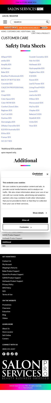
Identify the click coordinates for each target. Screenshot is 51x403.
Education (6, 311)
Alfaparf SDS (6, 57)
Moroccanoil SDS (36, 102)
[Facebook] (3, 353)
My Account (7, 264)
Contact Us (6, 261)
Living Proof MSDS (36, 87)
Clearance (6, 308)
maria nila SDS (35, 95)
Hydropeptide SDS (36, 68)
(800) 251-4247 (8, 349)
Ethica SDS (5, 133)
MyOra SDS (34, 106)
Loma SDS (33, 91)
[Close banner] (47, 174)
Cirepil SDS (5, 95)
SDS (3, 246)
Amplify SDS (6, 64)
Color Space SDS (8, 99)
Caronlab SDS (6, 83)
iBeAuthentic (28, 388)
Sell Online (6, 335)
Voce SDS (33, 125)
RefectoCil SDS (35, 114)
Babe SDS (5, 72)
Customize (24, 227)
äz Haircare (5, 68)
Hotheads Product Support (12, 238)
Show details (38, 213)
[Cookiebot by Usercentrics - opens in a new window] (32, 174)
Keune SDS (33, 80)
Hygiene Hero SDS (36, 72)
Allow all (25, 220)
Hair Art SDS (34, 60)
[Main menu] (5, 22)
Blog (4, 315)
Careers (5, 338)
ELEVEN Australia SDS (10, 129)
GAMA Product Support (11, 235)
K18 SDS (32, 76)
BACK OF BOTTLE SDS (10, 80)
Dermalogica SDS (8, 122)
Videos (5, 318)
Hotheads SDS (35, 64)
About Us (6, 328)
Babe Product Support (10, 271)
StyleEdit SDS (34, 118)
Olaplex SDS (34, 110)
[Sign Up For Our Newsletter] (16, 353)
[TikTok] (12, 353)
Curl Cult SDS (6, 114)
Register (14, 16)
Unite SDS (33, 122)
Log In (5, 16)
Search (47, 22)
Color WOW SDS (8, 102)
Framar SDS (6, 137)
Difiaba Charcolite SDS (10, 125)
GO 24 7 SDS (6, 141)
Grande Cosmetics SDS (38, 57)
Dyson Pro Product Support (12, 274)
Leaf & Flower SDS (36, 83)
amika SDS (5, 60)
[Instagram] (8, 353)
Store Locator (7, 332)
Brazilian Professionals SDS (12, 76)
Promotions (6, 305)
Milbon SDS (34, 99)
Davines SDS (6, 118)
